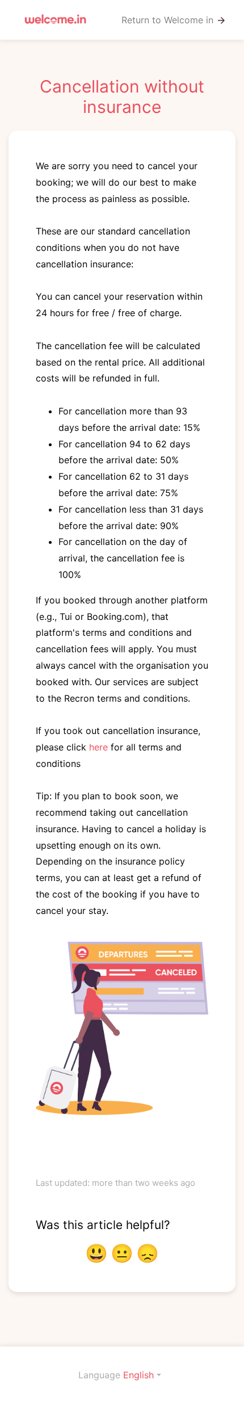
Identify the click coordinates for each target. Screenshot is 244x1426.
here (98, 747)
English (138, 1375)
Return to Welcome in (173, 20)
